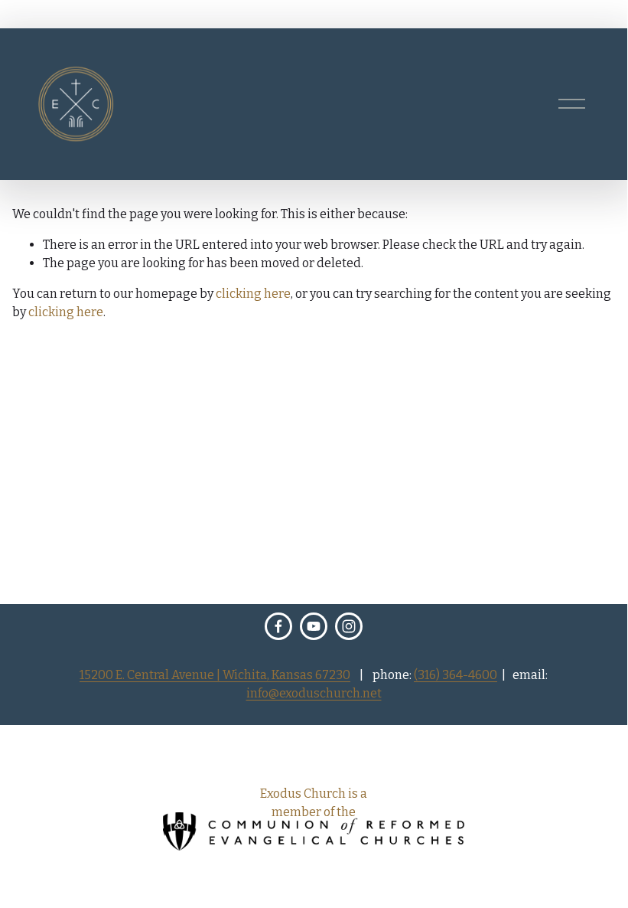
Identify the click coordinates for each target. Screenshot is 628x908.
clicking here (253, 293)
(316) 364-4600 (455, 675)
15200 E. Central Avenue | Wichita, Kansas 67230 (215, 675)
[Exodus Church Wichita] (313, 626)
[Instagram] (349, 626)
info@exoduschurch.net (314, 693)
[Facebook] (278, 626)
